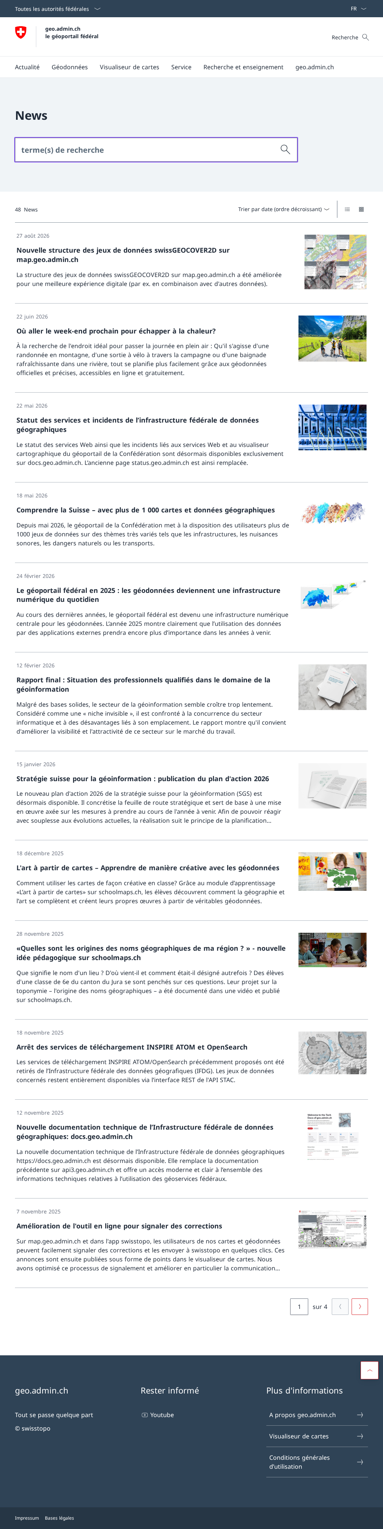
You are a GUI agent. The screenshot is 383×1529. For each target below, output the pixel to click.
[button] (27, 67)
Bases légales (59, 1518)
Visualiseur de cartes (299, 1436)
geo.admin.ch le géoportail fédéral (71, 32)
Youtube (162, 1415)
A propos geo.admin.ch (302, 1415)
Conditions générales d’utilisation (299, 1462)
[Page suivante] (360, 1306)
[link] (191, 263)
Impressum (27, 1518)
